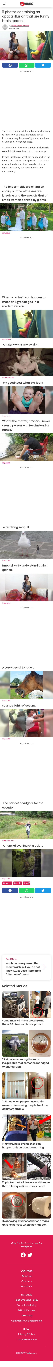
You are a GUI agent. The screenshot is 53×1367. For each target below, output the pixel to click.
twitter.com (6, 339)
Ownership (26, 1315)
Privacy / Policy (26, 1334)
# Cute (17, 883)
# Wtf (27, 883)
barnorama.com (8, 377)
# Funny (7, 883)
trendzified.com (8, 840)
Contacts (26, 1281)
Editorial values (26, 1310)
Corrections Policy (26, 1305)
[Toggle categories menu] (4, 3)
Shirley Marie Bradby (20, 25)
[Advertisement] (26, 99)
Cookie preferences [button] (26, 1339)
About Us (27, 1276)
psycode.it (26, 1286)
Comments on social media (26, 1320)
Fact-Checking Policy (26, 1299)
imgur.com (6, 233)
